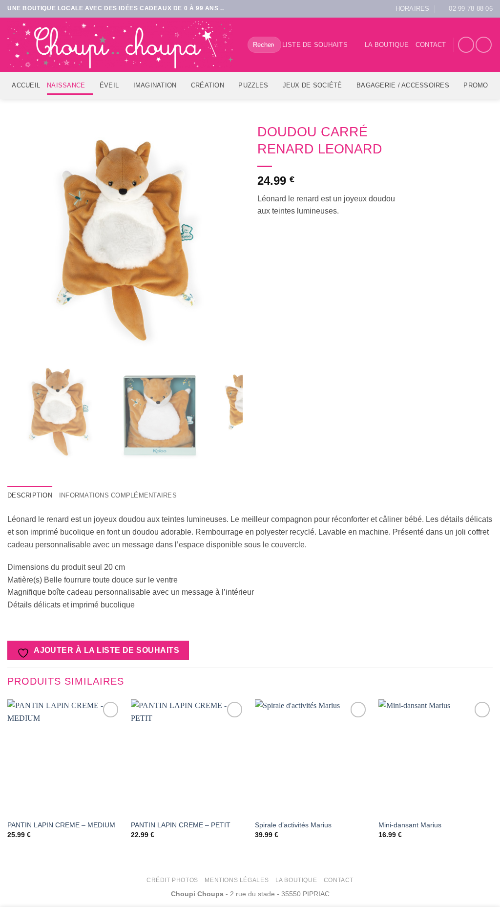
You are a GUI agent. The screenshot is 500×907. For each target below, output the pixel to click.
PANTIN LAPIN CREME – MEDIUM (61, 825)
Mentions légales (237, 880)
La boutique (387, 44)
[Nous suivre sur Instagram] (484, 45)
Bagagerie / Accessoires (402, 85)
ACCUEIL (26, 85)
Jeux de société (312, 85)
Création (207, 85)
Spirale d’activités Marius (293, 825)
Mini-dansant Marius (409, 825)
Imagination (155, 85)
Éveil (109, 85)
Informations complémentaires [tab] (118, 495)
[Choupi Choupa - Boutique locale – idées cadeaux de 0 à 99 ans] (120, 44)
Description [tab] (29, 495)
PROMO (475, 85)
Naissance (66, 85)
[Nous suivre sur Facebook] (466, 45)
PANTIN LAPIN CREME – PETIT (180, 825)
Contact (431, 44)
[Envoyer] (272, 45)
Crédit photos (172, 880)
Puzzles (253, 85)
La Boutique (296, 880)
